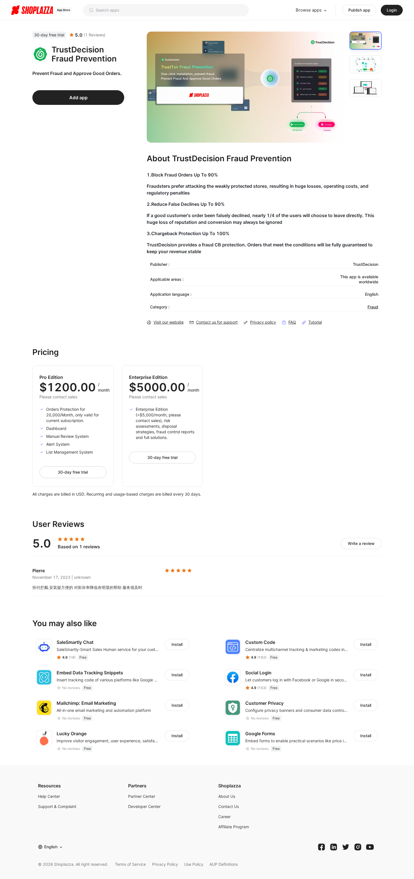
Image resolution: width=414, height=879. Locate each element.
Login (392, 10)
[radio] (60, 539)
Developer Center (144, 806)
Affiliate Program (233, 826)
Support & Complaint (57, 806)
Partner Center (141, 796)
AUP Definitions (224, 864)
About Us (226, 796)
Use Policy (193, 864)
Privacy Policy (165, 864)
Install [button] (177, 644)
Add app (78, 97)
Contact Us (228, 806)
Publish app (359, 10)
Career (224, 816)
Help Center (49, 796)
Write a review (361, 543)
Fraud (373, 306)
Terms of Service (130, 864)
